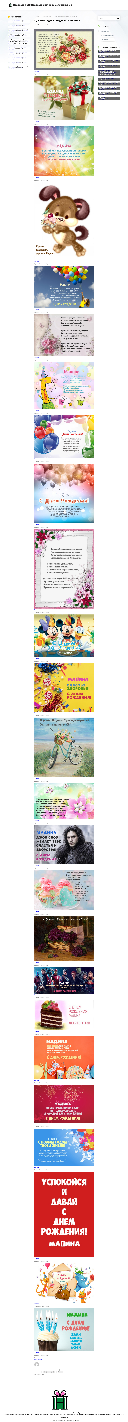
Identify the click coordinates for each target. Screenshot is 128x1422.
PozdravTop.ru (77, 1413)
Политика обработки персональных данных (66, 1420)
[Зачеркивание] (47, 1372)
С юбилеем (105, 39)
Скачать (36, 71)
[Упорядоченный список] (49, 1372)
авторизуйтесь (38, 1359)
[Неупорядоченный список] (51, 1372)
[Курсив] (43, 1372)
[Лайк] (43, 24)
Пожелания (105, 31)
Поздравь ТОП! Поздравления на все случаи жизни (43, 5)
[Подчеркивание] (45, 1372)
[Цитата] (53, 1372)
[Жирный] (41, 1372)
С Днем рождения (107, 35)
